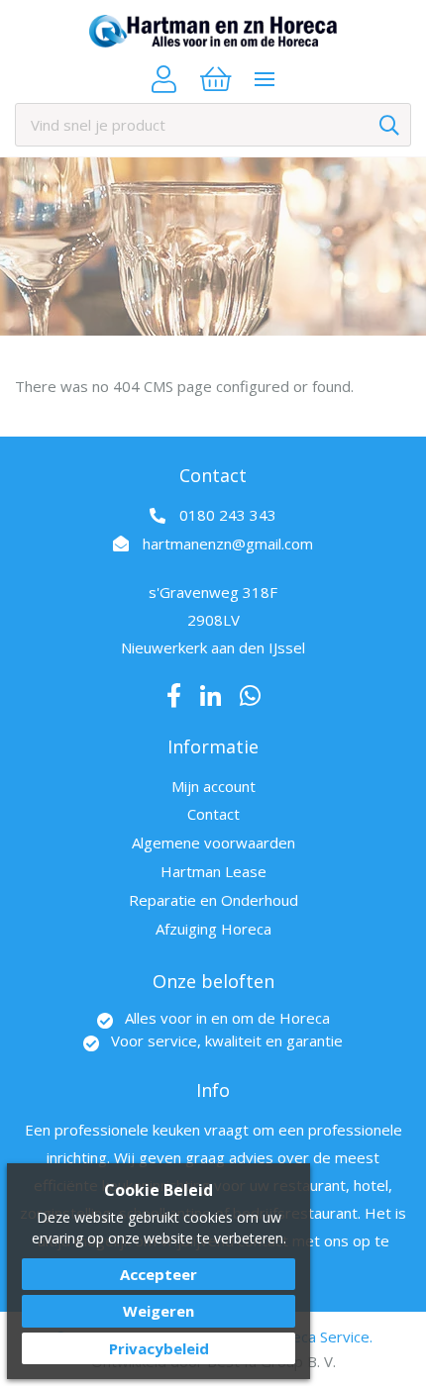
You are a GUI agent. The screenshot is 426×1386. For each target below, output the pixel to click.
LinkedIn (210, 696)
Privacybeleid (159, 1348)
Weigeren (158, 1311)
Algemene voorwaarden (213, 842)
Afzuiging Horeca (213, 929)
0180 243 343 (227, 515)
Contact (213, 814)
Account (164, 79)
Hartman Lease (213, 871)
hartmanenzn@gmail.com (228, 543)
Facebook (173, 696)
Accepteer (158, 1274)
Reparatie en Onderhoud (213, 900)
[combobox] (213, 125)
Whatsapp (250, 696)
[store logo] (213, 31)
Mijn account (213, 786)
